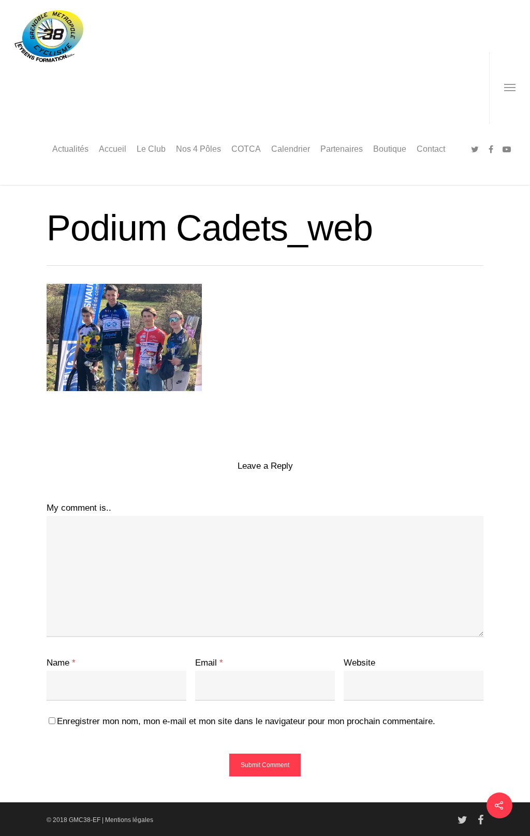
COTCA (246, 149)
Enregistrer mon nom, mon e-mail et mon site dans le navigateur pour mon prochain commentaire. (246, 721)
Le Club (151, 149)
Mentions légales (129, 820)
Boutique (389, 149)
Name (61, 663)
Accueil (112, 149)
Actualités (70, 149)
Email (209, 663)
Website (359, 663)
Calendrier (290, 149)
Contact (431, 149)
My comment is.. (79, 508)
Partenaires (341, 149)
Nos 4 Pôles (198, 149)
